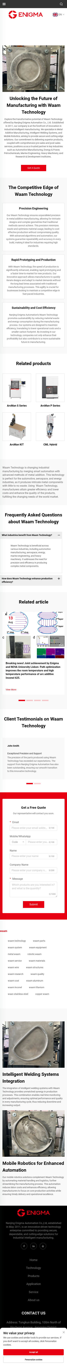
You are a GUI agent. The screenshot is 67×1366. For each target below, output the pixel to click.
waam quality (37, 974)
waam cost (13, 980)
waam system (15, 947)
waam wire (13, 967)
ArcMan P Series (50, 405)
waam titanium (36, 987)
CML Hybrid (50, 444)
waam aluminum (34, 980)
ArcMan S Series (17, 405)
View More (11, 689)
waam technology (17, 941)
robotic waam (34, 954)
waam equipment (38, 947)
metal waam (14, 954)
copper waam (42, 994)
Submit (33, 904)
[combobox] (18, 842)
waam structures (34, 967)
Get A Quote (33, 168)
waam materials (37, 960)
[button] (22, 700)
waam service (15, 960)
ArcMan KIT (17, 444)
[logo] (26, 14)
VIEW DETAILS (17, 387)
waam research (15, 974)
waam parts (39, 941)
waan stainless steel (18, 994)
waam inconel (15, 987)
